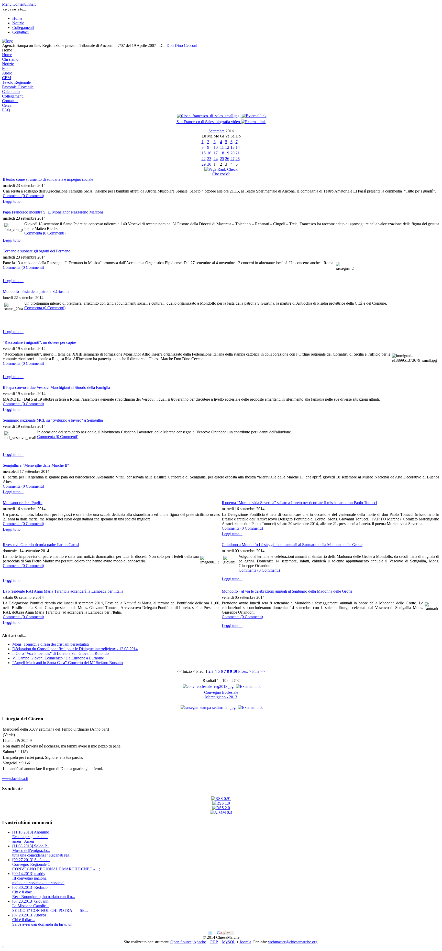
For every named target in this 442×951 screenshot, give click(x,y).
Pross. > (244, 671)
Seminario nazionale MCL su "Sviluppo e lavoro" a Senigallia (53, 420)
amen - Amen (30, 836)
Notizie (18, 23)
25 (222, 158)
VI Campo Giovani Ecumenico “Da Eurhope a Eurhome (58, 658)
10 (216, 147)
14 (238, 147)
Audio (7, 73)
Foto (5, 68)
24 (216, 158)
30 (209, 164)
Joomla (245, 942)
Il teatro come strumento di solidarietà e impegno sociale (48, 179)
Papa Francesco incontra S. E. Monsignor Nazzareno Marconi (53, 212)
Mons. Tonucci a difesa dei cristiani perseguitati (50, 644)
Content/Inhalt (24, 4)
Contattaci (20, 32)
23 (209, 158)
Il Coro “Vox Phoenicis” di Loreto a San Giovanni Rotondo (60, 653)
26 (227, 158)
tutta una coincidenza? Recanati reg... (42, 850)
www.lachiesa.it (15, 778)
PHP (214, 942)
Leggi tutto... (13, 201)
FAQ (6, 110)
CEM (6, 78)
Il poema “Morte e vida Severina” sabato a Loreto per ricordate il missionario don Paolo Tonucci (299, 502)
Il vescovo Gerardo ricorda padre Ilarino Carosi (41, 544)
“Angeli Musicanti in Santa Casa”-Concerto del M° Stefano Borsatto (67, 662)
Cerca (7, 105)
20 (232, 153)
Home (17, 18)
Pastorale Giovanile (18, 87)
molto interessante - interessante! (38, 878)
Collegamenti (23, 27)
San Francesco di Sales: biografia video (208, 122)
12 (227, 147)
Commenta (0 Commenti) (23, 196)
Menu (7, 4)
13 (232, 147)
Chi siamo (10, 59)
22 (204, 158)
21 (238, 153)
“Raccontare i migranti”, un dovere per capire (39, 342)
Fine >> (258, 671)
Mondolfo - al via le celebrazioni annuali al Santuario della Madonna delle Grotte (287, 591)
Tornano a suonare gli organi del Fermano (36, 251)
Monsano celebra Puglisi (22, 502)
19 (227, 153)
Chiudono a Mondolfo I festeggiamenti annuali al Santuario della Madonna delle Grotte (292, 544)
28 (238, 158)
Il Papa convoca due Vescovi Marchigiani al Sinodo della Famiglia (56, 387)
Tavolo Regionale (16, 82)
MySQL (228, 942)
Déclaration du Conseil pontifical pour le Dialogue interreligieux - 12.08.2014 (75, 649)
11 (222, 147)
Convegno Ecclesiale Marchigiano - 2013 (221, 694)
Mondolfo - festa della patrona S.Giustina (36, 291)
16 (209, 153)
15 (204, 153)
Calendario (11, 91)
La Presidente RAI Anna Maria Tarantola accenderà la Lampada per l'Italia (63, 591)
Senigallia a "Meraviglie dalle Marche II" (36, 465)
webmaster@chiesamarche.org (292, 942)
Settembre (216, 131)
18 (222, 153)
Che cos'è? (221, 174)
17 (216, 153)
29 (204, 164)
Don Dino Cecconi (182, 45)
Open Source (181, 942)
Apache (199, 942)
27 (232, 158)
